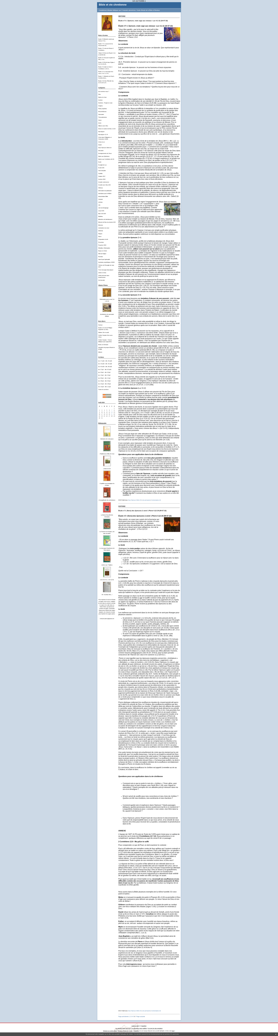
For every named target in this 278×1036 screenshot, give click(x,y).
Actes (99, 123)
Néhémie (100, 230)
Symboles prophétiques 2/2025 (106, 262)
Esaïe (99, 162)
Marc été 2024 (102, 213)
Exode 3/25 (101, 167)
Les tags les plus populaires (155, 1028)
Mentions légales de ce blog (125, 1031)
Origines (100, 105)
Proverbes (101, 242)
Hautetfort (143, 1026)
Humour (100, 325)
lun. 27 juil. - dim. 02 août (104, 369)
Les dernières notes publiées (139, 1028)
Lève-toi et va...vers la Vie (107, 579)
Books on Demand (103, 344)
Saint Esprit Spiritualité (104, 259)
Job (99, 205)
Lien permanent (146, 500)
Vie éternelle (101, 280)
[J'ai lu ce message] (276, 1034)
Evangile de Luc (102, 165)
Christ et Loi (101, 142)
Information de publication (105, 190)
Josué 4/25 (101, 210)
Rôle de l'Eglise (102, 253)
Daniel (100, 144)
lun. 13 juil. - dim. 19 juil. (104, 375)
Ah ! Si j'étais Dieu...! (107, 594)
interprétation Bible (103, 196)
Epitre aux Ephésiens (103, 156)
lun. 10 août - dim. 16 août (105, 363)
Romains (100, 256)
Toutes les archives (103, 389)
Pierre (99, 236)
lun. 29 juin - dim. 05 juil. (104, 381)
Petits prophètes (102, 108)
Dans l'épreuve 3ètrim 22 (104, 147)
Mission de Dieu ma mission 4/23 (107, 222)
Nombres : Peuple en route (105, 103)
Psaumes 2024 (102, 245)
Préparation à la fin (103, 239)
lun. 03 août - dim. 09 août (105, 366)
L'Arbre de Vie (107, 468)
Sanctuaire (101, 114)
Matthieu (100, 216)
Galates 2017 (101, 176)
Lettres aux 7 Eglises (107, 565)
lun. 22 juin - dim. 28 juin (104, 383)
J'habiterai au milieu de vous (107, 453)
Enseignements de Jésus (105, 153)
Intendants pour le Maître (104, 193)
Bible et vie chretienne (113, 4)
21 (112, 414)
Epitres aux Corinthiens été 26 (106, 159)
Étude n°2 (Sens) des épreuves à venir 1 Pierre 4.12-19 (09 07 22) (142, 510)
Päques (100, 233)
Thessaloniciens (102, 117)
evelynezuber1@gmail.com (107, 618)
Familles (100, 173)
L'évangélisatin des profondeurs (107, 500)
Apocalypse (101, 131)
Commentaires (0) (156, 500)
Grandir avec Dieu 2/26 (104, 185)
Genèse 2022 (101, 179)
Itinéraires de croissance (106, 439)
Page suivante (141, 1016)
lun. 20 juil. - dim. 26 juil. (104, 372)
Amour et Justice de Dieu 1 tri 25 (106, 128)
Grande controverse (103, 182)
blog (173, 1031)
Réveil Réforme (102, 111)
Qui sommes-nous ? (103, 91)
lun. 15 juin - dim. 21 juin (104, 386)
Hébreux (100, 187)
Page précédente (123, 1016)
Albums (100, 352)
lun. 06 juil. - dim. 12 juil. (104, 378)
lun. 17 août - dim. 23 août (105, 361)
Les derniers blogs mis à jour (123, 1028)
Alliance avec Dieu (103, 125)
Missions (100, 225)
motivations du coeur (103, 228)
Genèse (100, 100)
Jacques (100, 199)
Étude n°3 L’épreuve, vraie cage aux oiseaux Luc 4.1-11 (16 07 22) (143, 21)
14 (112, 412)
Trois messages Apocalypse (105, 270)
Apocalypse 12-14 (103, 134)
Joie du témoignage (103, 207)
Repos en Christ (102, 251)
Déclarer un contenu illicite (110, 1031)
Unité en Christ (102, 272)
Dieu (99, 94)
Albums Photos (103, 285)
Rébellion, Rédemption (104, 248)
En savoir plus (174, 1034)
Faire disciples (102, 170)
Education (100, 150)
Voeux (100, 120)
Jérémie (100, 202)
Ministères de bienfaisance (105, 219)
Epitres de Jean (102, 97)
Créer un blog (135, 1026)
